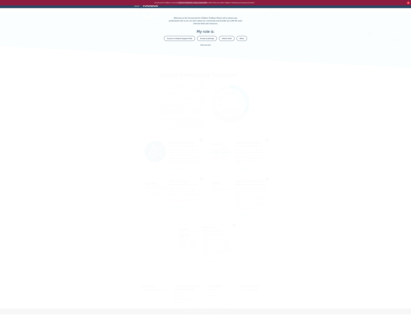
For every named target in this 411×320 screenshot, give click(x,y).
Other (242, 38)
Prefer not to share (205, 44)
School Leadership (207, 38)
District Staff (227, 38)
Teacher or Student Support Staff (179, 38)
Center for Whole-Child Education (192, 3)
